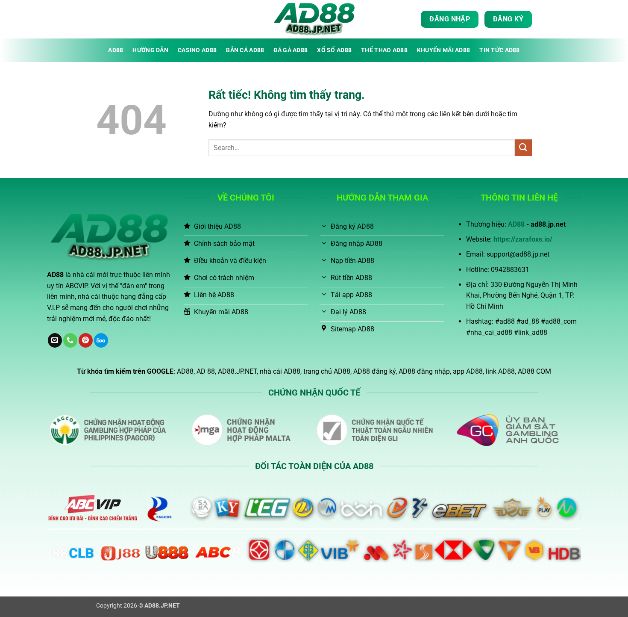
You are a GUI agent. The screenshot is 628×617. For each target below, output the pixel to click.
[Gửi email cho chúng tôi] (55, 340)
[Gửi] (523, 147)
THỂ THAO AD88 (384, 50)
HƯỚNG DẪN (150, 50)
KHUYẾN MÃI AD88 (443, 50)
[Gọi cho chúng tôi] (70, 340)
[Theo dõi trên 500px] (101, 340)
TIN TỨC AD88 (499, 50)
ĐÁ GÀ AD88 (290, 50)
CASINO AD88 (197, 50)
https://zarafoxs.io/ (522, 239)
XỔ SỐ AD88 (334, 50)
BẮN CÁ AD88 (245, 50)
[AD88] (314, 19)
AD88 (115, 50)
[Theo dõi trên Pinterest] (86, 340)
